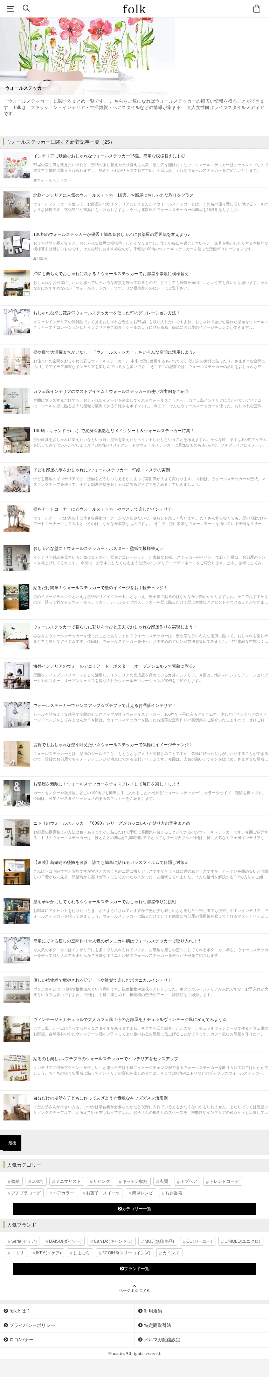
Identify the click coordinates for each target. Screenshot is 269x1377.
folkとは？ (19, 1311)
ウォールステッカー (54, 180)
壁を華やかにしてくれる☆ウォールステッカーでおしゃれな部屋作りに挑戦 (104, 901)
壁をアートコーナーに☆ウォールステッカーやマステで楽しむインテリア (102, 509)
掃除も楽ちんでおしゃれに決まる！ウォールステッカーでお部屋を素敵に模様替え (111, 273)
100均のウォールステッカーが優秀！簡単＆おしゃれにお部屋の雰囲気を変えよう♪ (111, 234)
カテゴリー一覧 (136, 1208)
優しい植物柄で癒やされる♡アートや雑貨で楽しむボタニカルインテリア (102, 980)
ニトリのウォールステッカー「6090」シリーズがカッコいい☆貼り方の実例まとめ (111, 823)
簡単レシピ (142, 1193)
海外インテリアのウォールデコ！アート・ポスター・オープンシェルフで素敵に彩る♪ (114, 666)
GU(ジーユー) (199, 1241)
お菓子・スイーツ (103, 1193)
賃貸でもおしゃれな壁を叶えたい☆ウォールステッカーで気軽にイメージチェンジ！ (113, 744)
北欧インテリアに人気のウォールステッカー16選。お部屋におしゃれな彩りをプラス (113, 195)
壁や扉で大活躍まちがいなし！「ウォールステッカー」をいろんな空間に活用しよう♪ (114, 352)
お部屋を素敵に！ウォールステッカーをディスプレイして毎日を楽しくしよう (106, 784)
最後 (12, 1143)
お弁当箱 (173, 1193)
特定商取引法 (157, 1325)
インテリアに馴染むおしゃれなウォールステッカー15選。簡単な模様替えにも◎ (109, 156)
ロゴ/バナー (21, 1339)
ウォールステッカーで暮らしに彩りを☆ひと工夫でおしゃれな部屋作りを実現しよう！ (115, 627)
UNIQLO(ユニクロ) (242, 1241)
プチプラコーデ (26, 1193)
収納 (15, 1181)
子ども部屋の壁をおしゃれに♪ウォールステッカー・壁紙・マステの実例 (101, 470)
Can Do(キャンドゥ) (113, 1241)
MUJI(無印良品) (159, 1241)
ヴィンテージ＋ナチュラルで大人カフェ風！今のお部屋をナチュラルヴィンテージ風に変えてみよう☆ (130, 1019)
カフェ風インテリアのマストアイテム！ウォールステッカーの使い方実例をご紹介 (111, 391)
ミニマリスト (68, 1181)
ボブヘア (188, 1181)
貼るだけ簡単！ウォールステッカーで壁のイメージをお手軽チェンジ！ (100, 587)
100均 (42, 259)
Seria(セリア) (24, 1241)
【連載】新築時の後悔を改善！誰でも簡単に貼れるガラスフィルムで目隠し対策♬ (111, 862)
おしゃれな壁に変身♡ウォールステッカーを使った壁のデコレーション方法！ (106, 313)
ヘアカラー (63, 1193)
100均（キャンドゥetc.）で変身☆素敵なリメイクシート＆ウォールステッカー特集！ (113, 430)
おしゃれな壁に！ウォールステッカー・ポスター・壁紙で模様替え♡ (98, 548)
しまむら (81, 1252)
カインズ (171, 1252)
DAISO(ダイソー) (65, 1241)
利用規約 (152, 1311)
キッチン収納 (134, 1181)
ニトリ (17, 1252)
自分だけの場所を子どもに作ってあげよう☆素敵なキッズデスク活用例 (100, 1098)
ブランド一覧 (136, 1268)
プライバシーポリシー (31, 1325)
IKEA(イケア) (48, 1252)
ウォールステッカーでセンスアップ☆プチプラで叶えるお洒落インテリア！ (104, 705)
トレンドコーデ (224, 1181)
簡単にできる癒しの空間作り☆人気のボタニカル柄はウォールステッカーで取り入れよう (117, 941)
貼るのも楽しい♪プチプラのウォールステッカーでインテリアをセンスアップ (105, 1058)
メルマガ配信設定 (161, 1339)
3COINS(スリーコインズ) (126, 1252)
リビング (101, 1181)
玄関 (164, 1181)
